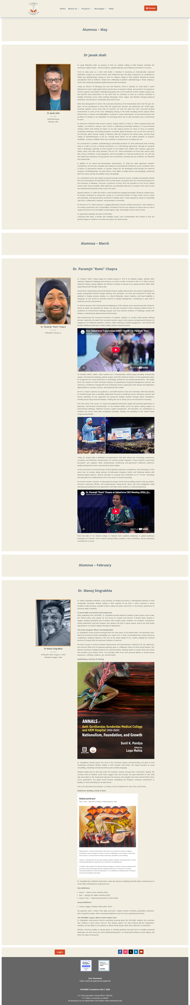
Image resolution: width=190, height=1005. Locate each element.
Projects (86, 8)
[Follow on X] (131, 952)
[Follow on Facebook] (120, 952)
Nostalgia (99, 8)
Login (60, 952)
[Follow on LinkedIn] (136, 952)
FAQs (111, 8)
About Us (72, 8)
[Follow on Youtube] (141, 952)
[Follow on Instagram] (125, 952)
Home (63, 8)
